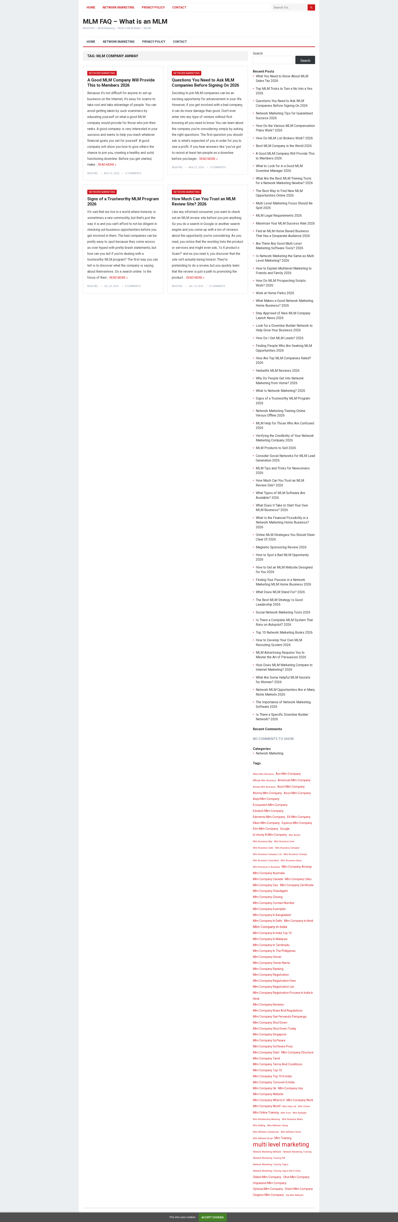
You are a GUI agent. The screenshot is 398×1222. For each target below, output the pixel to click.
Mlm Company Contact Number (274, 903)
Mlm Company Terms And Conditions (277, 1064)
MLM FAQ (92, 173)
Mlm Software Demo (291, 1132)
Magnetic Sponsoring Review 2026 (281, 547)
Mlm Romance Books (292, 1119)
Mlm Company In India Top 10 (272, 933)
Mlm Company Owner (267, 956)
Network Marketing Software (267, 1151)
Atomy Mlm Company (267, 793)
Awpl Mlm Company (266, 798)
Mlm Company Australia (269, 873)
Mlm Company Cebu (298, 879)
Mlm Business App (262, 841)
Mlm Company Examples (269, 909)
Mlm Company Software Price (273, 1046)
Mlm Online (304, 1106)
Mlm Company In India (270, 927)
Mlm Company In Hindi (298, 920)
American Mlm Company (294, 780)
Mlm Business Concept (295, 854)
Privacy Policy (153, 7)
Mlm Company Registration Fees (274, 980)
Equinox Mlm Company (297, 823)
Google (285, 828)
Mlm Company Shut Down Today (274, 1028)
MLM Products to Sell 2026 (276, 448)
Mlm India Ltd (289, 1106)
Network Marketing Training (297, 1151)
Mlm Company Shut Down (270, 1022)
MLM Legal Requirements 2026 (279, 215)
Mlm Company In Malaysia (270, 939)
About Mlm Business (263, 774)
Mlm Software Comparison (266, 1132)
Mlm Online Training (266, 1112)
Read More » (107, 164)
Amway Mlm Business (264, 787)
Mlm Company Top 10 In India (272, 1076)
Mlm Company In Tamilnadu (271, 945)
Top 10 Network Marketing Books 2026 (284, 632)
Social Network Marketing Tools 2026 (283, 612)
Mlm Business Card (284, 841)
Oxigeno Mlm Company (268, 1194)
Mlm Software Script (263, 1138)
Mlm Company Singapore (269, 1034)
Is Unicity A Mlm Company (270, 834)
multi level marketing (281, 1145)
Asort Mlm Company (291, 786)
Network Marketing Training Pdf (269, 1158)
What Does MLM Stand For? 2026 (280, 592)
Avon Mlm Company (297, 793)
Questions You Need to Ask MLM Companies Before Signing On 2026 (205, 83)
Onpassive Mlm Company (269, 1183)
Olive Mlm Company (296, 1177)
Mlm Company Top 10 (267, 1070)
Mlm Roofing (259, 1125)
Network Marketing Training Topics (270, 1164)
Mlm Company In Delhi (267, 920)
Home (91, 7)
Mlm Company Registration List (273, 986)
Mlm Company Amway (297, 866)
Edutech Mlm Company (268, 811)
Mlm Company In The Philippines (274, 950)
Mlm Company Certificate (297, 885)
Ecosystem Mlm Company (270, 805)
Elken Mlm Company (266, 823)
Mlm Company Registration (271, 974)
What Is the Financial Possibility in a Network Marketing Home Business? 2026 (282, 522)
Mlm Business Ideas (291, 860)
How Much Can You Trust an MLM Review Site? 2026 (203, 201)
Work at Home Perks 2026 (275, 293)
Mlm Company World (266, 1106)
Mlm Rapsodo (299, 1112)
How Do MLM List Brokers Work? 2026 (284, 138)
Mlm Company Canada (268, 879)
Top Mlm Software (294, 1195)
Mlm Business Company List (267, 854)
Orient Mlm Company (299, 1188)
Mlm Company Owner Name (271, 962)
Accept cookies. (212, 1217)
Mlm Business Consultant (266, 860)
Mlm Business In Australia (266, 867)
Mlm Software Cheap (277, 1125)
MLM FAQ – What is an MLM (125, 21)
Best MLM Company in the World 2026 (284, 146)
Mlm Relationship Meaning (266, 1119)
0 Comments (133, 173)
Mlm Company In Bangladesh (272, 915)
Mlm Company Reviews (268, 1004)
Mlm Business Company (287, 848)
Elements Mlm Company (269, 817)
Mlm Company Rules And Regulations (277, 1010)
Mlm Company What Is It (269, 1100)
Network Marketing (118, 7)
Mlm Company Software (269, 1040)
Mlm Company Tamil (266, 1058)
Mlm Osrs (286, 1112)
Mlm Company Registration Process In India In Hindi (283, 995)
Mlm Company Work (299, 1100)
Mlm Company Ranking (268, 969)
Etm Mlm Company (265, 828)
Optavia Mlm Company (268, 1188)
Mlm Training (282, 1138)
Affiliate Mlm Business (264, 780)
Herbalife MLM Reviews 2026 (278, 371)
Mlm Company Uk (264, 1088)
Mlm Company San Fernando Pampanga (279, 1016)
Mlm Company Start (266, 1052)
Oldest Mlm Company (267, 1177)
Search (258, 53)
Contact (179, 7)
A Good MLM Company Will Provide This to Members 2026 (121, 83)
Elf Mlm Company (299, 817)
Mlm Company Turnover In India (274, 1082)
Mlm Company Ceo (265, 885)
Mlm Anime (294, 835)
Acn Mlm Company (288, 773)
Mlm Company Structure (297, 1052)
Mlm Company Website (268, 1094)
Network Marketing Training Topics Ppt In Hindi (277, 1171)
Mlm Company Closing (268, 897)
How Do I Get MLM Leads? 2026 (279, 338)
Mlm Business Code (263, 848)
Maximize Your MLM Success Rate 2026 (285, 223)
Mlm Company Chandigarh (270, 891)
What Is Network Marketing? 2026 (280, 391)
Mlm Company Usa (290, 1088)
